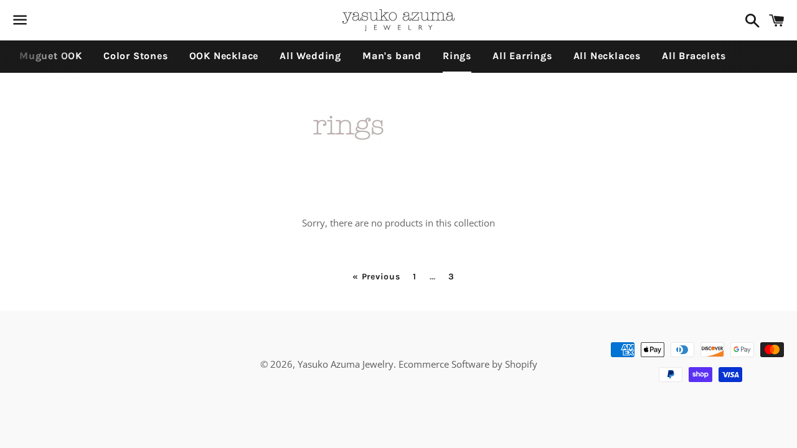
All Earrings (522, 56)
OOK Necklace (224, 56)
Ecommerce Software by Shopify (467, 364)
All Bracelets (693, 56)
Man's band (392, 56)
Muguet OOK (50, 56)
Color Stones (135, 56)
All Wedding (310, 56)
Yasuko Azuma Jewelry (346, 364)
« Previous (376, 277)
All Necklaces (607, 56)
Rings (457, 56)
